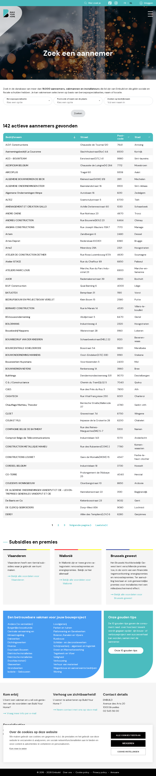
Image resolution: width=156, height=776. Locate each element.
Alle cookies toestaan (128, 735)
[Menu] (150, 14)
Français (125, 3)
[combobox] (27, 101)
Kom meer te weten (18, 748)
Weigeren (128, 743)
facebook (109, 3)
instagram (115, 3)
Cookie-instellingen (128, 752)
